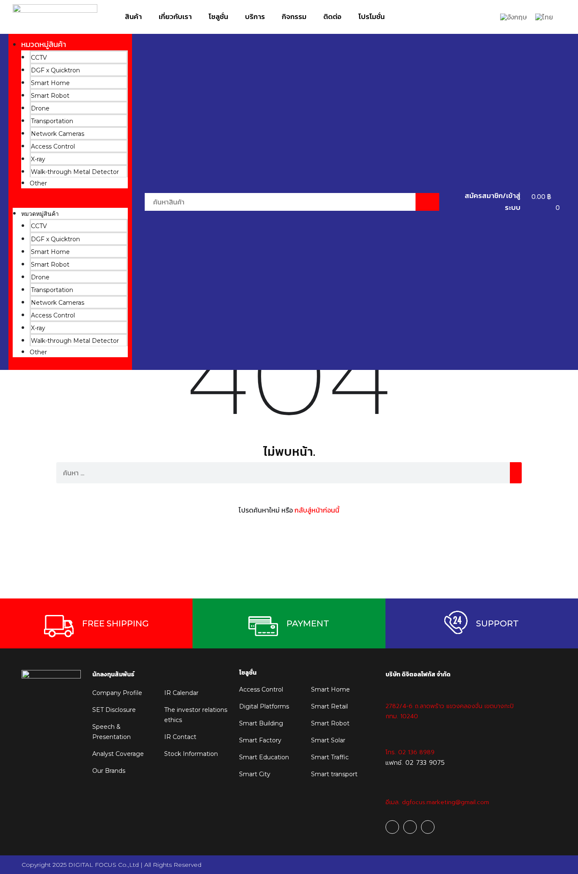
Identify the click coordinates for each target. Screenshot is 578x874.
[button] (70, 202)
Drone (40, 108)
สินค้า (133, 16)
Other (38, 183)
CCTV (39, 57)
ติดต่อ (332, 16)
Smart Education (264, 757)
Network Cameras (57, 134)
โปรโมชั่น (371, 16)
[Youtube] (410, 827)
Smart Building (261, 723)
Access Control (53, 146)
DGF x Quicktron (55, 70)
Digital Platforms (264, 706)
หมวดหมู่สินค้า (43, 44)
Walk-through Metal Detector (75, 172)
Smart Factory (260, 740)
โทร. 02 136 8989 (410, 752)
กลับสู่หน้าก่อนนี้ (317, 510)
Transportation (52, 121)
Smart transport (334, 774)
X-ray (38, 159)
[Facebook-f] (392, 827)
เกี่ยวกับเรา (175, 16)
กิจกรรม (294, 16)
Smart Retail (329, 706)
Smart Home (50, 83)
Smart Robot (50, 95)
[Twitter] (428, 827)
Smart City (254, 774)
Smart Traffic (330, 757)
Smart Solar (328, 740)
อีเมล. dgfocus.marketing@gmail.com (437, 802)
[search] (516, 472)
